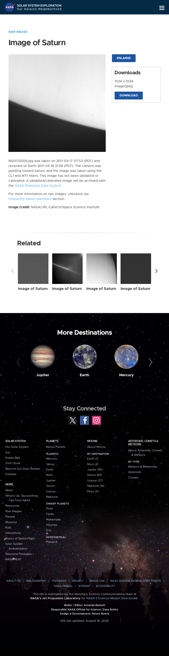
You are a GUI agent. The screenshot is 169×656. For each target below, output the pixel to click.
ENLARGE (124, 58)
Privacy (78, 581)
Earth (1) (92, 458)
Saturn (50, 486)
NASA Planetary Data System (38, 185)
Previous (12, 271)
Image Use (97, 581)
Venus (50, 464)
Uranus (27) (95, 480)
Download (129, 95)
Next (157, 271)
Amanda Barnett (94, 605)
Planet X (51, 542)
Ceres (50, 514)
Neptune (52, 496)
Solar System (15, 441)
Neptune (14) (95, 486)
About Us (13, 581)
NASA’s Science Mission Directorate (112, 598)
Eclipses (10, 474)
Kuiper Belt (12, 457)
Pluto (49, 508)
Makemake (53, 519)
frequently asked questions (30, 199)
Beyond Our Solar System (22, 468)
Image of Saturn (33, 289)
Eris (48, 530)
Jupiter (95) (95, 469)
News (9, 490)
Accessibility (105, 586)
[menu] (162, 8)
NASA (10, 7)
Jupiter (42, 375)
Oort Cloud (12, 463)
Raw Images (17, 32)
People (10, 516)
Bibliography (36, 581)
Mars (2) (92, 464)
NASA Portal (63, 586)
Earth (84, 375)
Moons (92, 441)
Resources (12, 505)
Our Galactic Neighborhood (39, 9)
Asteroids (134, 472)
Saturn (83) (94, 475)
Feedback (59, 581)
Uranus (51, 491)
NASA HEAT (13, 559)
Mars (49, 475)
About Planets (55, 447)
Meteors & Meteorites (142, 466)
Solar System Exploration (39, 4)
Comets (133, 477)
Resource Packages (18, 554)
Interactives (13, 533)
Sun (7, 452)
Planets (52, 441)
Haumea (51, 525)
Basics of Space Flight (20, 538)
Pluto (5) (93, 491)
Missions (11, 522)
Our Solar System (17, 447)
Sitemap (84, 586)
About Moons (96, 447)
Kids (8, 527)
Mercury (126, 375)
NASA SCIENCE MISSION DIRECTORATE (135, 581)
